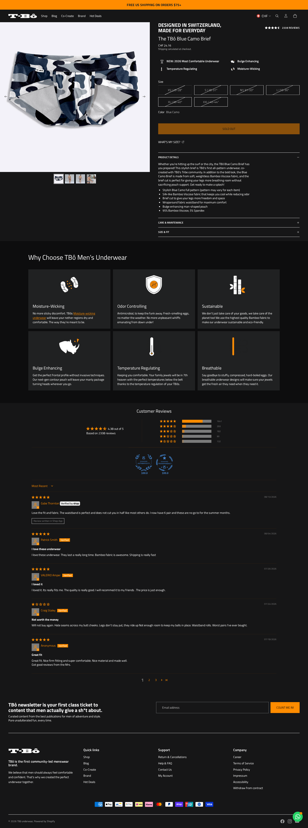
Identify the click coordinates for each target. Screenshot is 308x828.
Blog (86, 763)
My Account (165, 775)
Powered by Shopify (44, 821)
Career (237, 757)
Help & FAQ (165, 763)
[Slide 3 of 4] (80, 178)
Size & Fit (163, 232)
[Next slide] (145, 97)
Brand (87, 775)
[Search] (277, 16)
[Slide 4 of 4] (91, 178)
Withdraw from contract (248, 788)
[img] (41, 497)
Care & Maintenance (170, 223)
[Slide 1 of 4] (58, 178)
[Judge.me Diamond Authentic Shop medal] (143, 462)
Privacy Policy (241, 769)
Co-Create (89, 769)
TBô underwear (25, 821)
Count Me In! (285, 707)
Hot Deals (89, 782)
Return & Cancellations (172, 757)
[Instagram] (289, 821)
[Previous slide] (4, 97)
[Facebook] (282, 821)
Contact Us (165, 769)
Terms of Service (243, 763)
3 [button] (156, 680)
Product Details (168, 157)
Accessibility (240, 782)
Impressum (240, 775)
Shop (86, 757)
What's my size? (169, 142)
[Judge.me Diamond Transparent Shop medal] (164, 462)
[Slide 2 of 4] (69, 178)
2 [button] (149, 680)
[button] (168, 421)
